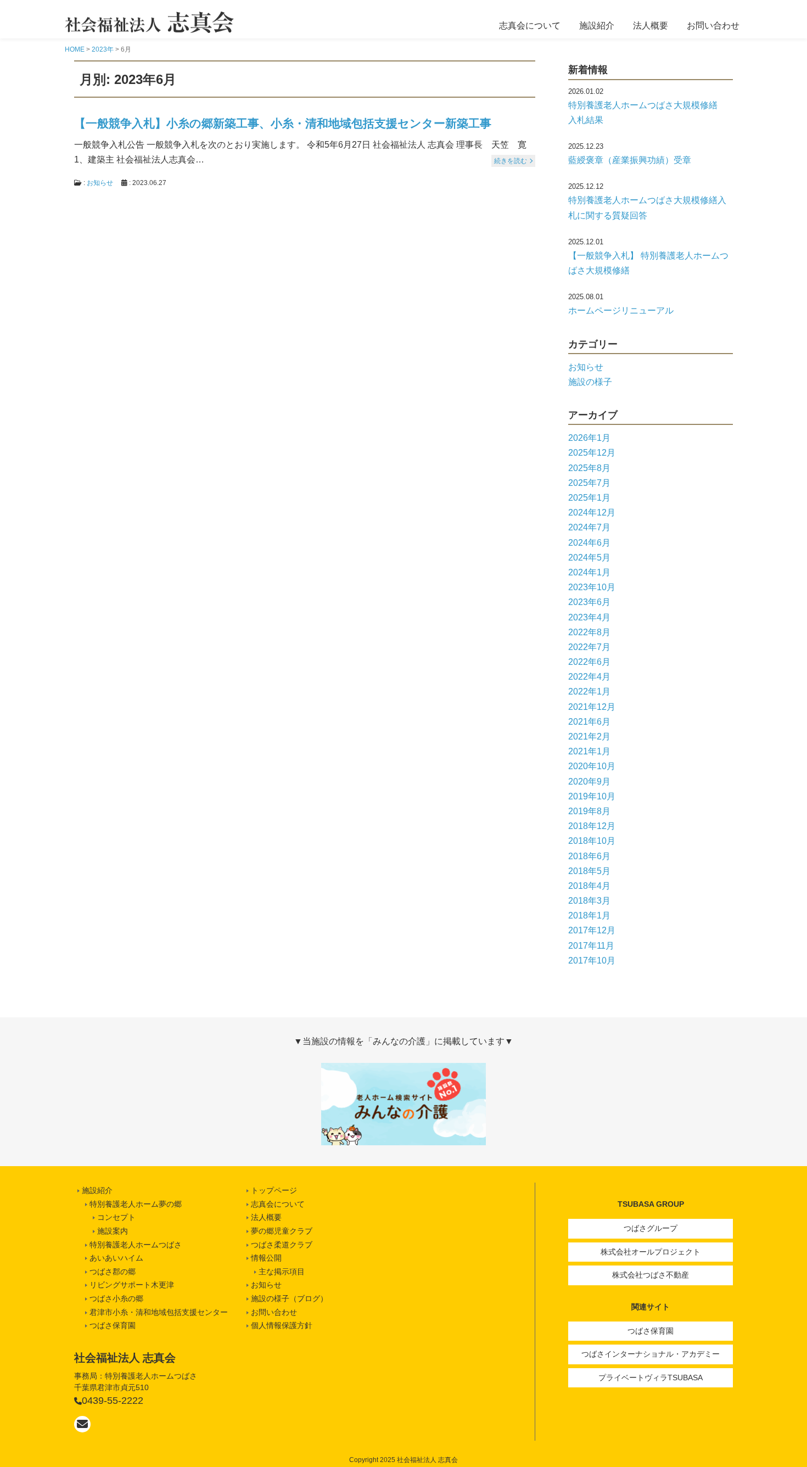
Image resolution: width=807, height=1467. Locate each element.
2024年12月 (591, 512)
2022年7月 (589, 647)
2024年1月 (589, 572)
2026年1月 (589, 438)
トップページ (274, 1190)
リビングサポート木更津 (131, 1284)
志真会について (530, 25)
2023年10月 (591, 587)
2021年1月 (589, 751)
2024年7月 (589, 527)
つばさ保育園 (650, 1330)
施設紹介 (596, 25)
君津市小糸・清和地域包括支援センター (158, 1312)
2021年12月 (591, 707)
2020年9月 (589, 781)
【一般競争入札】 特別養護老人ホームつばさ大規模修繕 (648, 263)
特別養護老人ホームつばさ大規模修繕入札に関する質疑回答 (647, 207)
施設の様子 (590, 382)
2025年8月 (589, 468)
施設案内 (112, 1231)
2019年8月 (589, 811)
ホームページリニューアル (621, 310)
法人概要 (650, 25)
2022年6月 (589, 662)
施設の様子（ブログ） (289, 1298)
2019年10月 (591, 796)
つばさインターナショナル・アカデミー (650, 1354)
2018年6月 (589, 856)
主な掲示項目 (282, 1271)
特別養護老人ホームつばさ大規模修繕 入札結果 (647, 112)
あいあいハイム (116, 1257)
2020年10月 (591, 766)
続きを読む (510, 161)
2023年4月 (589, 617)
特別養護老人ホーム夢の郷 (135, 1204)
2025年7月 (589, 483)
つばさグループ (650, 1228)
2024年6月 (589, 542)
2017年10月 (591, 960)
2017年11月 (591, 945)
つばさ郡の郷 (112, 1271)
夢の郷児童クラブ (281, 1231)
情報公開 (266, 1257)
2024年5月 (589, 557)
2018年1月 (589, 915)
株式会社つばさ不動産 (650, 1274)
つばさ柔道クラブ (281, 1244)
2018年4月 (589, 886)
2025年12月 (591, 452)
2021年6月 (589, 721)
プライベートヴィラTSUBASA (650, 1377)
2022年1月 (589, 691)
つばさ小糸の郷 (116, 1298)
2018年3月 (589, 900)
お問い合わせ (713, 25)
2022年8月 (589, 632)
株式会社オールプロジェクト (650, 1251)
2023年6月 (589, 602)
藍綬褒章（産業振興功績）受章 (629, 160)
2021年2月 (589, 736)
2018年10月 (591, 841)
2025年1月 (589, 497)
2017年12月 (591, 930)
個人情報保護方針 (281, 1325)
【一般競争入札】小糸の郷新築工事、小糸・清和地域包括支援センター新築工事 (282, 123)
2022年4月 (589, 676)
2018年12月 (591, 826)
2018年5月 (589, 871)
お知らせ (100, 183)
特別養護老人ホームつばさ (135, 1244)
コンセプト (116, 1217)
